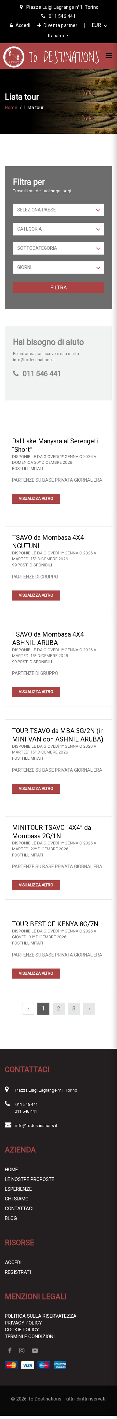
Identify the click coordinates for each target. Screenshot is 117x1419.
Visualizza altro (36, 498)
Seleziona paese (36, 209)
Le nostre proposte (29, 1179)
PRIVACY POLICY (23, 1323)
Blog (11, 1218)
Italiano (56, 35)
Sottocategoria (37, 248)
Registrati (18, 1272)
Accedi (23, 25)
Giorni (24, 267)
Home (11, 107)
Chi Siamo (17, 1199)
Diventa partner (60, 25)
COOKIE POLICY (22, 1330)
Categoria (29, 229)
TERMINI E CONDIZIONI (30, 1336)
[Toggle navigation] (108, 55)
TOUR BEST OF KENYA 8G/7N (55, 924)
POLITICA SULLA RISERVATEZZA (40, 1316)
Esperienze (18, 1189)
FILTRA (58, 287)
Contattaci (19, 1208)
